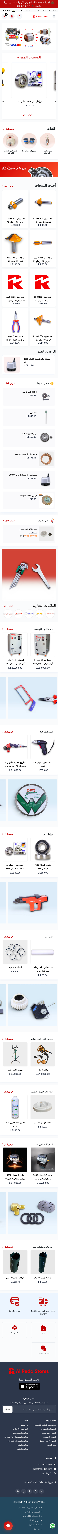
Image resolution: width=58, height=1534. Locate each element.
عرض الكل (28, 114)
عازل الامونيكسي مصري (42, 1122)
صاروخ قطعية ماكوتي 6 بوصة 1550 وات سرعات (15, 764)
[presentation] (9, 36)
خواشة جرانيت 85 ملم (15, 1277)
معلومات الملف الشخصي (45, 1424)
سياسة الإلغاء (22, 1444)
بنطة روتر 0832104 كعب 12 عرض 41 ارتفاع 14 (15, 259)
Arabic (7, 10)
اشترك (7, 1409)
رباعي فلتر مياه (15, 967)
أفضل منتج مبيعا (49, 1432)
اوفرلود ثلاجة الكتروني (15, 1122)
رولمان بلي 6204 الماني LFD (29, 101)
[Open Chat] (8, 1525)
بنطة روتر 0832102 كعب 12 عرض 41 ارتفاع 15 (42, 298)
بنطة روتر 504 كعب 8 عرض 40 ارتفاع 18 (42, 338)
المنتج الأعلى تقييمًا (48, 1440)
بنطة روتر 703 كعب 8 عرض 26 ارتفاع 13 (42, 220)
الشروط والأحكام (20, 1428)
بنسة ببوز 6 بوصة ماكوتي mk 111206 (15, 338)
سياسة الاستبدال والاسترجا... (16, 1436)
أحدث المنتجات (49, 1436)
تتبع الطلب (51, 1444)
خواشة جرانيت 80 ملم (43, 1277)
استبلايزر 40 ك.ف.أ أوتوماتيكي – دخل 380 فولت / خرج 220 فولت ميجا (15, 662)
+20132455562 (48, 10)
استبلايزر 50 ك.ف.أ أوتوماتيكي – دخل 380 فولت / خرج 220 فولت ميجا (43, 662)
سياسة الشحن (22, 1448)
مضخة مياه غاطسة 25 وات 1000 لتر (37, 360)
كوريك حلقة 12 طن (42, 1069)
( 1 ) (22, 535)
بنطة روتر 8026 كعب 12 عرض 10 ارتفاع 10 (15, 298)
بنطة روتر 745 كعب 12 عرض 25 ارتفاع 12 (15, 220)
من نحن (24, 1424)
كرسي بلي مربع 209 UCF (15, 866)
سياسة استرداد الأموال (18, 1440)
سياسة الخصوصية (20, 1432)
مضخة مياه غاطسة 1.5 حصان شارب (43, 1177)
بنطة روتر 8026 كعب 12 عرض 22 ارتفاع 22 (42, 259)
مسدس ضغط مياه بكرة (15, 1069)
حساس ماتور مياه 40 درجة (15, 1177)
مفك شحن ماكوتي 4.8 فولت (43, 764)
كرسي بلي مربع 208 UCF (43, 866)
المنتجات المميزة (48, 1428)
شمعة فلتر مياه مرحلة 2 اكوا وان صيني (43, 969)
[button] (26, 46)
